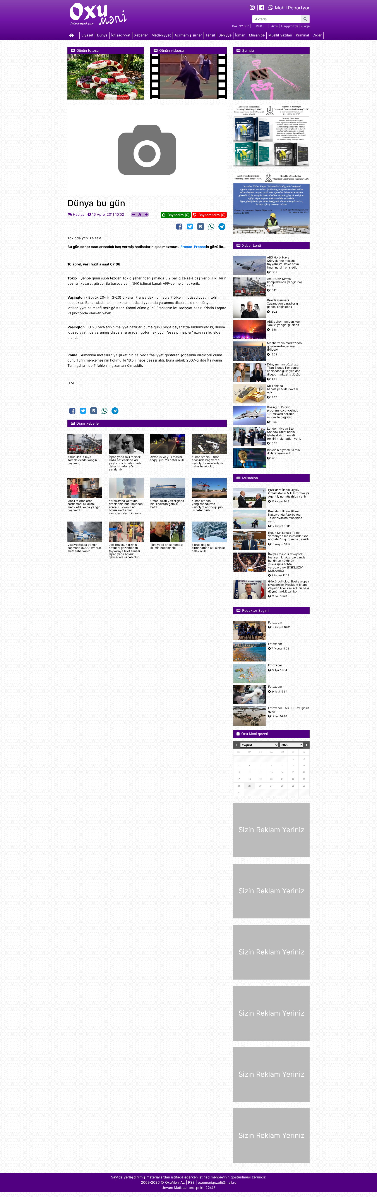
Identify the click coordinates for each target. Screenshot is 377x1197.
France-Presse (193, 247)
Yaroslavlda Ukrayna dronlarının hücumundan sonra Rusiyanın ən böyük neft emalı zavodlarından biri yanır (126, 507)
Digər (317, 35)
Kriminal (302, 35)
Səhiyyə (225, 35)
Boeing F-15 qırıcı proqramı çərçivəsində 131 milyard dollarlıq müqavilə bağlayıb (282, 412)
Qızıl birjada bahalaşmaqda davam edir (282, 389)
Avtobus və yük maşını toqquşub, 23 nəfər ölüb (167, 458)
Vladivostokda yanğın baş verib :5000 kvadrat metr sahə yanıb (84, 548)
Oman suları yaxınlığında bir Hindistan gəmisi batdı (167, 504)
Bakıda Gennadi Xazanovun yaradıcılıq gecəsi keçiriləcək (282, 303)
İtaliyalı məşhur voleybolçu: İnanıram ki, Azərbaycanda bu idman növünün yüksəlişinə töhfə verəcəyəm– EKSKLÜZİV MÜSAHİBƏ (287, 562)
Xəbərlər (141, 35)
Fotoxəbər (275, 622)
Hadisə (78, 214)
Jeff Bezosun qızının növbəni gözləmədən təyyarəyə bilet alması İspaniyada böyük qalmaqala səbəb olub (124, 551)
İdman (240, 35)
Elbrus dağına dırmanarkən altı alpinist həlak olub (208, 548)
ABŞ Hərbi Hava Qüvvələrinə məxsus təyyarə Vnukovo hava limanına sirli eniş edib (283, 262)
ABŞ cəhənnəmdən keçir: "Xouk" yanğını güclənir (284, 323)
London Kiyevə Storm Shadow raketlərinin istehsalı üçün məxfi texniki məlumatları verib (284, 433)
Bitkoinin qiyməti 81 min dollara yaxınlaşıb (283, 451)
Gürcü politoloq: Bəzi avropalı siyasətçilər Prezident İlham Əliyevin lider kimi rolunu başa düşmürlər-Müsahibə (289, 586)
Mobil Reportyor (292, 7)
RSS (191, 1182)
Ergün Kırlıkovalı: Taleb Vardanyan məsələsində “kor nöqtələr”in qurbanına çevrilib (288, 536)
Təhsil (210, 35)
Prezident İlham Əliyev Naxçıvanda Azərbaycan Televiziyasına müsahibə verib (285, 516)
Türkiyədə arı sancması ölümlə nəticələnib (166, 546)
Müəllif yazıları (280, 35)
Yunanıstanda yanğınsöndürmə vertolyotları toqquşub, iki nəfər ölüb (207, 505)
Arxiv (274, 26)
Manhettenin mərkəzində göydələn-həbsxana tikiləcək (284, 346)
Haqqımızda (289, 26)
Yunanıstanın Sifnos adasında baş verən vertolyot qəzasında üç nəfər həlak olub (208, 461)
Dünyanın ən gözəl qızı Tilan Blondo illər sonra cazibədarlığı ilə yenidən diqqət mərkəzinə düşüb (283, 369)
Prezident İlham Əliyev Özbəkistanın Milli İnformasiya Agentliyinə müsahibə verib (289, 493)
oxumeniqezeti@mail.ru (217, 1182)
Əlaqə (305, 26)
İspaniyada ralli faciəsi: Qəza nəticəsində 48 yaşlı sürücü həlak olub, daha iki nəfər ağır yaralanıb (125, 463)
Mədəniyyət (161, 35)
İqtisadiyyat (120, 35)
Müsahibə (257, 35)
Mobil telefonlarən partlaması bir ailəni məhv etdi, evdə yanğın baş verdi (83, 505)
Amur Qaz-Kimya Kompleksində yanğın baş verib (82, 460)
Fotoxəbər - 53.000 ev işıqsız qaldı (288, 709)
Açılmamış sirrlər (188, 35)
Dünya (102, 35)
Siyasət (87, 35)
